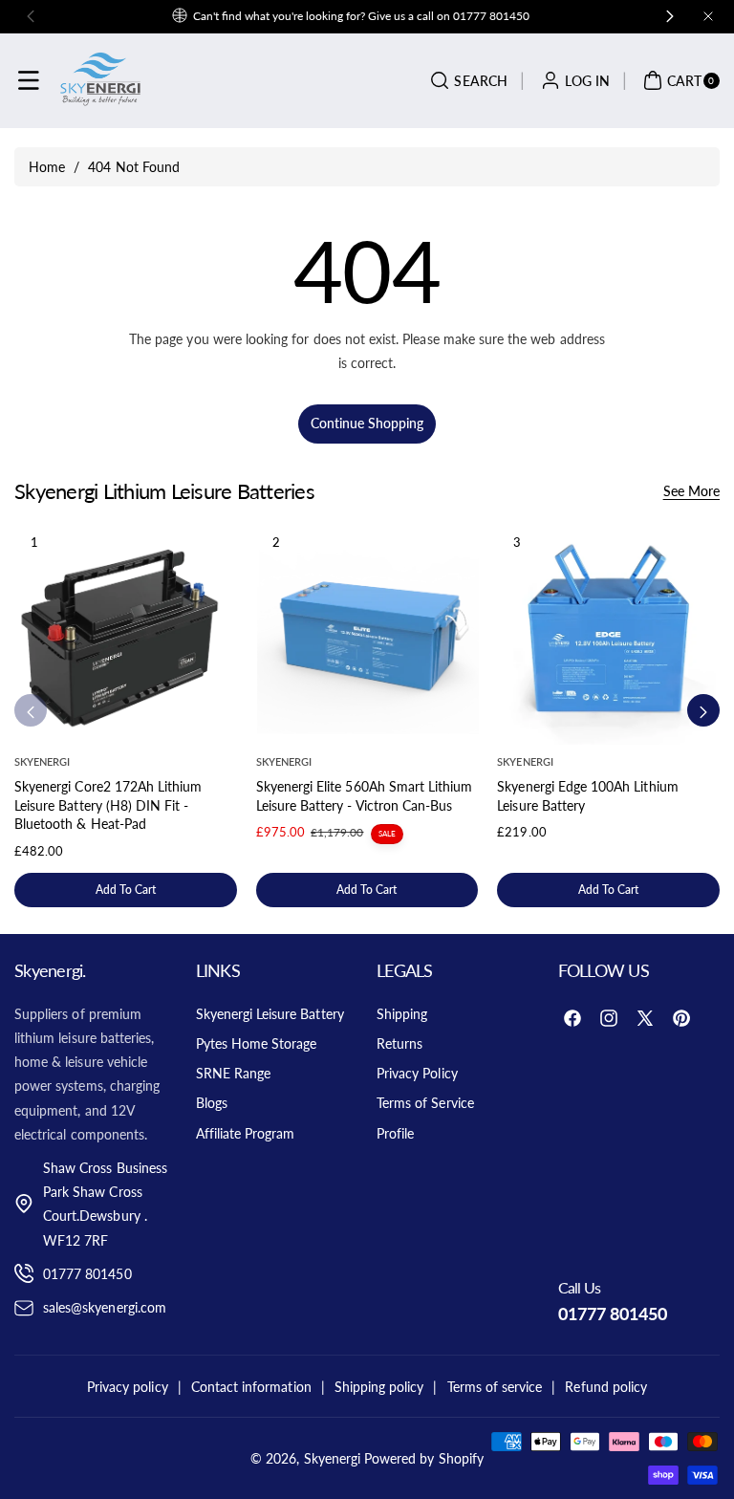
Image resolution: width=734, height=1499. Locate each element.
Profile (395, 1133)
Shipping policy (379, 1387)
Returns (399, 1043)
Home (47, 167)
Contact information (251, 1387)
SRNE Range (233, 1073)
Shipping (402, 1014)
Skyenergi (332, 1458)
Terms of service (495, 1387)
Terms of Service (425, 1103)
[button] (28, 80)
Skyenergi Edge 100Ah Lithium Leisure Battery (587, 796)
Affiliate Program (245, 1133)
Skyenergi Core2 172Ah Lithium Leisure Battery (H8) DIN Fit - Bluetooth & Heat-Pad (108, 805)
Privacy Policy (417, 1073)
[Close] (708, 16)
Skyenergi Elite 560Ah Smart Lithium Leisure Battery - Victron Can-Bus (364, 796)
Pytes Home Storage (256, 1043)
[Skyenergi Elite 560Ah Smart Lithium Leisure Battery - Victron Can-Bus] (367, 633)
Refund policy (606, 1387)
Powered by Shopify (424, 1458)
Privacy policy (127, 1387)
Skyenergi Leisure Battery (270, 1014)
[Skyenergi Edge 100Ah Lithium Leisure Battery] (608, 633)
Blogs (211, 1103)
